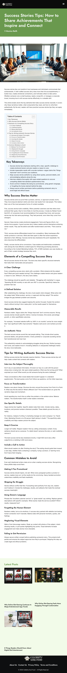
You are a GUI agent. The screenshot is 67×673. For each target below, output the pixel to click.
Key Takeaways (13, 119)
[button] (63, 3)
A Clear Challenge (16, 125)
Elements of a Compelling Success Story (21, 123)
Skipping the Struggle (17, 149)
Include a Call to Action (18, 143)
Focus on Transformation (18, 137)
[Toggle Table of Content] (33, 116)
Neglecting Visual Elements (19, 154)
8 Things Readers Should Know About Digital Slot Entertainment (17, 649)
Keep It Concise (16, 141)
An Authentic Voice (17, 131)
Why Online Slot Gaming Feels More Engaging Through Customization (48, 604)
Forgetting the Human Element (20, 152)
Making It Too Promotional (18, 147)
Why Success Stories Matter (17, 121)
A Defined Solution (17, 127)
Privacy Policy (33, 665)
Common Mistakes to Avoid (17, 145)
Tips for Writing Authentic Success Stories (22, 133)
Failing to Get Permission (18, 156)
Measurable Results (17, 129)
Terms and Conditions (48, 665)
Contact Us (22, 665)
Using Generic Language (18, 151)
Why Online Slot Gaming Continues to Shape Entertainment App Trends (17, 606)
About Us (13, 665)
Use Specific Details (17, 139)
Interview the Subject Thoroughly (20, 135)
